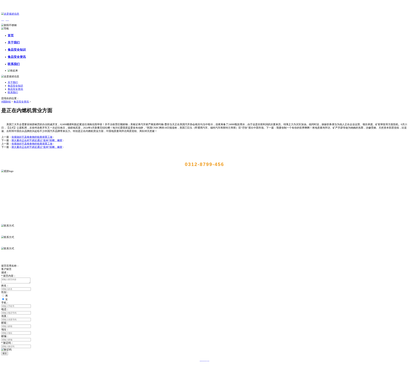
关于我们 (14, 42)
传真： (5, 316)
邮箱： (5, 322)
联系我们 (14, 64)
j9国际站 (6, 101)
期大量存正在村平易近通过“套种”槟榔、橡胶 (37, 140)
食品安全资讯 (17, 56)
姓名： (5, 285)
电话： (5, 309)
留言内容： (8, 275)
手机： (5, 302)
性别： (5, 292)
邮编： (5, 336)
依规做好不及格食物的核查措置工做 (32, 137)
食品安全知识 (17, 49)
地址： (5, 329)
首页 (11, 35)
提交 (5, 353)
